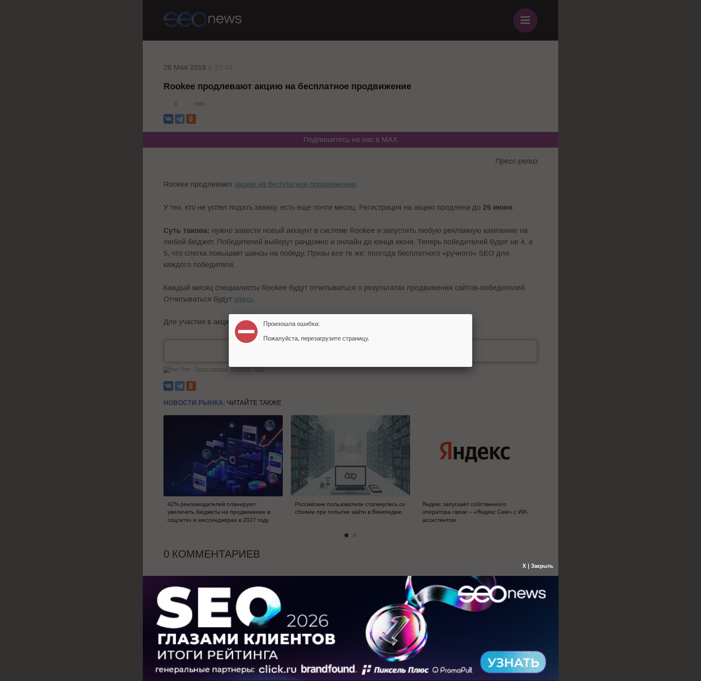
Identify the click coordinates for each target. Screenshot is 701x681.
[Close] (472, 314)
